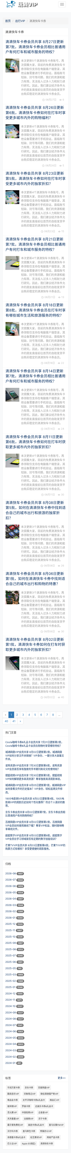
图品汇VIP (54, 1100)
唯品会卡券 (12, 1100)
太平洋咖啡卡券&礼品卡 (34, 1100)
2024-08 (11, 1018)
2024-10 (10, 1006)
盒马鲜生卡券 (29, 1131)
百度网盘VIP (44, 1087)
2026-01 (10, 917)
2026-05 (11, 892)
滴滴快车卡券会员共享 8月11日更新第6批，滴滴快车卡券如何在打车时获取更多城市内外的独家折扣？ (36, 442)
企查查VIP (43, 1112)
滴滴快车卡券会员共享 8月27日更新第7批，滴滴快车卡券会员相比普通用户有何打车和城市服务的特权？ (35, 47)
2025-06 (11, 961)
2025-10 (10, 936)
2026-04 (11, 898)
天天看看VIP (13, 1118)
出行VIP (20, 21)
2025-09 (11, 942)
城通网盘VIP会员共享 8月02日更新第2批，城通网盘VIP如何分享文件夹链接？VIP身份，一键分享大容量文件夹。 (34, 755)
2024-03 (11, 1050)
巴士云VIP (12, 1143)
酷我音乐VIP (13, 1094)
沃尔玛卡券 (12, 1131)
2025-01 (10, 987)
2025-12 (10, 923)
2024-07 (10, 1025)
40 (6, 721)
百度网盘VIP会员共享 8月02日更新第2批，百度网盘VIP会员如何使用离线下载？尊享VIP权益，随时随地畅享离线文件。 (34, 825)
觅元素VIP (12, 1112)
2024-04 (11, 1043)
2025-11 (10, 930)
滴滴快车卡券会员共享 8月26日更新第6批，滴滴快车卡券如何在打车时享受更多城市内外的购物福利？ (36, 112)
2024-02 (11, 1056)
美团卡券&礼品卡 (36, 1125)
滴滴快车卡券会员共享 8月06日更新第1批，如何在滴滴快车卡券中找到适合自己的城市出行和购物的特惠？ (35, 578)
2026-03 (11, 905)
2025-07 (10, 955)
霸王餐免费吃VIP (15, 1125)
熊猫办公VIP (46, 1131)
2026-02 (11, 911)
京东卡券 (29, 1087)
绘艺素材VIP (36, 1137)
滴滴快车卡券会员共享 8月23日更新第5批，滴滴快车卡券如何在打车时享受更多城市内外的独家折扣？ (36, 178)
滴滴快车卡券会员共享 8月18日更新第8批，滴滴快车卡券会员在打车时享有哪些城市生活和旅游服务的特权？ (36, 310)
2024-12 (10, 993)
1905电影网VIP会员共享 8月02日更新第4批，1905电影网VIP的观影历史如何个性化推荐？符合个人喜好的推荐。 (35, 802)
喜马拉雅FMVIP (56, 1125)
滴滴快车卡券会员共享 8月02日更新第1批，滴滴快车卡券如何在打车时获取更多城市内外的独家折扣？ (35, 644)
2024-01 (10, 1062)
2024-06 (11, 1031)
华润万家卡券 (13, 1087)
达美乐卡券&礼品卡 (44, 1106)
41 (13, 721)
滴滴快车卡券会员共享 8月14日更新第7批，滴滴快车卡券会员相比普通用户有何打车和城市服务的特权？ (35, 376)
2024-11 (10, 999)
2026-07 (10, 879)
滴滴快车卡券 (46, 1143)
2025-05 (11, 968)
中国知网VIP (27, 1112)
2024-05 (11, 1037)
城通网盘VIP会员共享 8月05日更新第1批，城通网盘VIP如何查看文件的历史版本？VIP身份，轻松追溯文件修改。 (35, 789)
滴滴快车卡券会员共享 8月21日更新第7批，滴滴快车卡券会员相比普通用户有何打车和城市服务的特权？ (35, 244)
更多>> (62, 1077)
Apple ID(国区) (29, 1143)
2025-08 (11, 949)
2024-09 (11, 1012)
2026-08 (11, 873)
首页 (8, 21)
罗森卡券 (26, 1106)
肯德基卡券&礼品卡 (16, 1137)
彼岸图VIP (12, 1106)
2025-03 (11, 974)
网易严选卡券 (53, 1137)
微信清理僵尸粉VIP (49, 1094)
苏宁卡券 (42, 1118)
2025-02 (11, 980)
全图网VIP (28, 1118)
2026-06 (11, 886)
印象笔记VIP (30, 1094)
